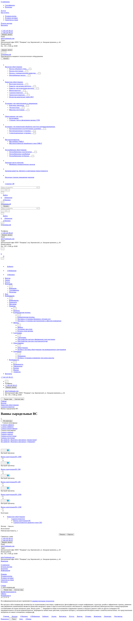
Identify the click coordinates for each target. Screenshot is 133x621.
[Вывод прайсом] (16, 445)
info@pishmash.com (7, 38)
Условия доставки (11, 18)
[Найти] (8, 190)
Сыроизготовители (18, 519)
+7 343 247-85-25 (7, 31)
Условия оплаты (10, 16)
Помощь (4, 574)
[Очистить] (38, 187)
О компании (5, 565)
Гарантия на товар (11, 20)
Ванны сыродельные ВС (22, 521)
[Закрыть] (2, 258)
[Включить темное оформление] (3, 52)
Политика (8, 7)
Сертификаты (10, 5)
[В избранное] (5, 450)
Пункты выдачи (6, 567)
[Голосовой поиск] (3, 190)
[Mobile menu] (2, 223)
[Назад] (10, 286)
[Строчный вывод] (12, 445)
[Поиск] (2, 248)
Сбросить (11, 526)
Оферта (3, 594)
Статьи (3, 585)
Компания (4, 561)
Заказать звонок (7, 34)
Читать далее (35, 608)
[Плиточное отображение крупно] (3, 445)
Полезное (4, 582)
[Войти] (2, 251)
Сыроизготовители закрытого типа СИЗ (27, 522)
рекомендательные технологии (43, 601)
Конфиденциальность (8, 592)
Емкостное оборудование (16, 517)
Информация (5, 570)
